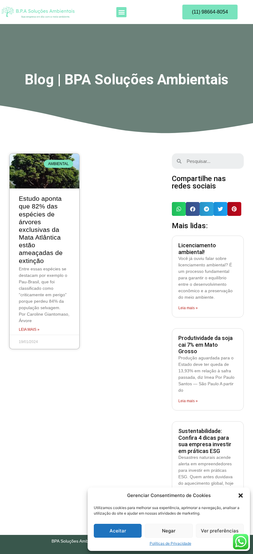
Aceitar (118, 531)
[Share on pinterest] (234, 209)
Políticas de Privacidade (170, 543)
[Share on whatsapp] (179, 209)
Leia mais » (29, 329)
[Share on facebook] (193, 209)
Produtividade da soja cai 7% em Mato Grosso (205, 344)
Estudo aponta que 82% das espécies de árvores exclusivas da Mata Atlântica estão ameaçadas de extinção (41, 229)
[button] (241, 495)
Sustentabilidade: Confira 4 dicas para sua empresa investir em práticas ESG (204, 441)
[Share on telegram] (207, 209)
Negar (169, 531)
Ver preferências (219, 531)
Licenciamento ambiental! (197, 248)
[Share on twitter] (220, 209)
